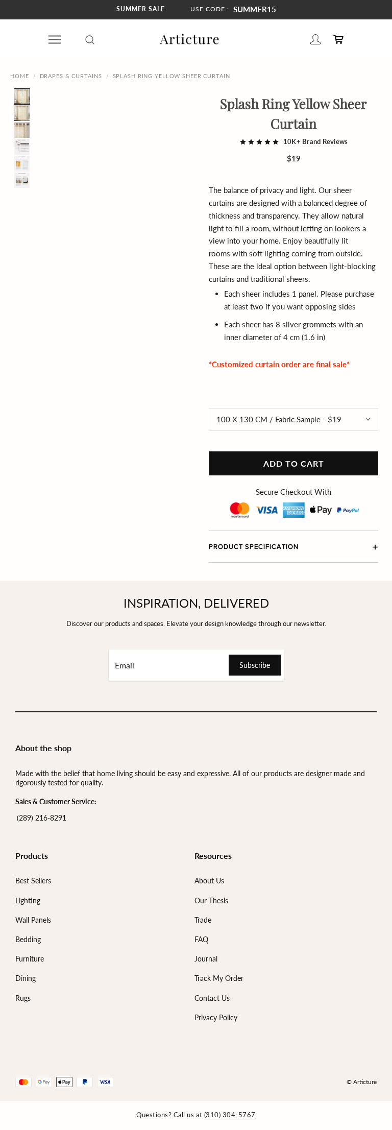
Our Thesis (211, 900)
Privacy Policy (215, 1017)
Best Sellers (33, 880)
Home (19, 76)
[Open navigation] (54, 39)
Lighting (27, 900)
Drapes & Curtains (71, 76)
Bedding (28, 939)
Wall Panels (33, 920)
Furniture (29, 958)
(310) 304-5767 (230, 1115)
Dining (25, 978)
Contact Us (212, 998)
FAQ (201, 939)
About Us (209, 880)
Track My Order (218, 978)
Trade (202, 920)
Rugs (23, 998)
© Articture (362, 1082)
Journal (205, 958)
